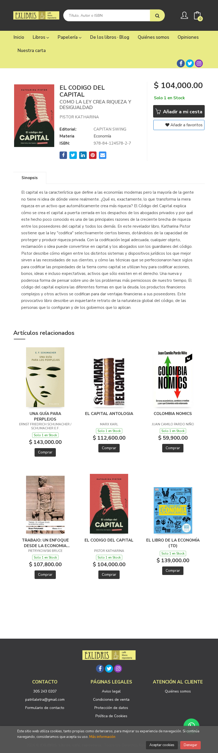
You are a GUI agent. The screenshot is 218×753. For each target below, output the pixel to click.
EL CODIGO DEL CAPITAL (109, 540)
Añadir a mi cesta (182, 112)
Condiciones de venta (111, 699)
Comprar (45, 452)
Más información (102, 736)
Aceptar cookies (161, 745)
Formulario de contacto (44, 707)
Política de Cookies (111, 716)
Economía (102, 136)
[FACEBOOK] (181, 63)
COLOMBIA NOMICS (173, 413)
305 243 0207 (45, 691)
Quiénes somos (178, 691)
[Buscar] (157, 15)
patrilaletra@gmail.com (45, 699)
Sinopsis (30, 177)
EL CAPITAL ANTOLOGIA (109, 413)
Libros (39, 37)
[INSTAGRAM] (199, 63)
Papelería (68, 37)
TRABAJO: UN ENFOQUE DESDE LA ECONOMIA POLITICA (45, 543)
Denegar (190, 745)
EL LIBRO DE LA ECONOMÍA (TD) (173, 543)
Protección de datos (111, 707)
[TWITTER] (190, 63)
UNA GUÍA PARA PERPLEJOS (45, 416)
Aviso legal (111, 691)
